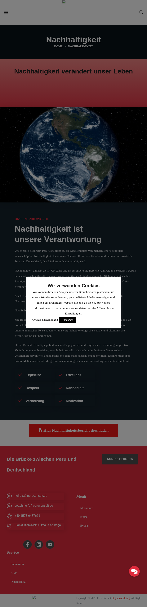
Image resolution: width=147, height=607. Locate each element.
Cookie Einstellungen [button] (45, 319)
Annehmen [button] (67, 319)
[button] (134, 571)
